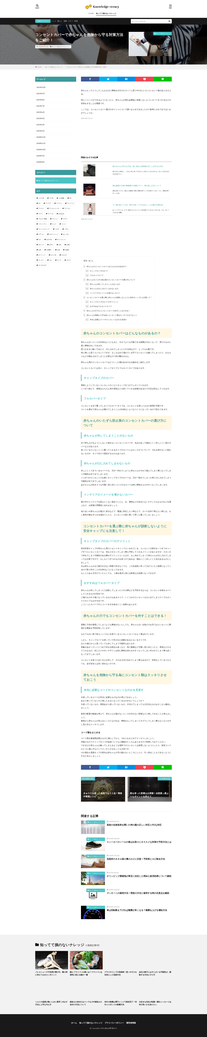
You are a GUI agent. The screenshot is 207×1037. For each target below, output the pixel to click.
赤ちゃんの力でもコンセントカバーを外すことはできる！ (107, 311)
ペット (53, 21)
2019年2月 (40, 131)
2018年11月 (41, 143)
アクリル (67, 208)
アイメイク (70, 203)
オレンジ (41, 245)
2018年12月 (41, 137)
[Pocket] (144, 79)
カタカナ (64, 255)
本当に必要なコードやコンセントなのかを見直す (106, 320)
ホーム (74, 1023)
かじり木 (53, 255)
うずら (66, 229)
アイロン (41, 208)
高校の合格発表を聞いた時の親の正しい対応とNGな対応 (134, 824)
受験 (65, 21)
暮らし (59, 21)
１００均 (41, 198)
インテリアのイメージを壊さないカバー (103, 293)
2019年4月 (40, 118)
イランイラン (42, 224)
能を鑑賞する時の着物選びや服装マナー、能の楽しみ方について (137, 185)
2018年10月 (41, 149)
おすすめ (49, 239)
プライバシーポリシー (114, 1023)
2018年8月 (40, 162)
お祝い (68, 245)
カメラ (59, 260)
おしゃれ (66, 234)
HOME (91, 13)
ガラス (68, 260)
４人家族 (61, 198)
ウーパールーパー (44, 229)
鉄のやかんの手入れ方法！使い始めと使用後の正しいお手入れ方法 (138, 166)
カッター (41, 260)
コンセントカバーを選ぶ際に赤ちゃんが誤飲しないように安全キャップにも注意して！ (118, 297)
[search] (169, 21)
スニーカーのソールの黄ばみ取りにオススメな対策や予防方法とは (139, 842)
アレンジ (55, 219)
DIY (70, 198)
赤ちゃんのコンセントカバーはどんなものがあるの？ (105, 266)
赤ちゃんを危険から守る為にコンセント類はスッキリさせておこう (110, 315)
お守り (51, 245)
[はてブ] (126, 79)
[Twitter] (108, 79)
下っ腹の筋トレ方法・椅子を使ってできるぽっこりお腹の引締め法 (138, 205)
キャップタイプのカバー (97, 271)
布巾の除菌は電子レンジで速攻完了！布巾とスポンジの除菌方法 (120, 1003)
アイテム (59, 203)
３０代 (51, 198)
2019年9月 (40, 93)
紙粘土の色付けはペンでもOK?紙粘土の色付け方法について (86, 1003)
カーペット (42, 255)
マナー (70, 21)
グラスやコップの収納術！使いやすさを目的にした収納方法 (120, 973)
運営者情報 (131, 1023)
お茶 (39, 250)
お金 (58, 250)
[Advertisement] (126, 136)
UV (39, 203)
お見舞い (49, 250)
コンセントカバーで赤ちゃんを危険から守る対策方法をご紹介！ (87, 67)
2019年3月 (40, 125)
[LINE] (163, 79)
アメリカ (50, 214)
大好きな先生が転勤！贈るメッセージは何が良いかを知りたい (155, 1003)
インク (54, 224)
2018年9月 (40, 156)
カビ (50, 260)
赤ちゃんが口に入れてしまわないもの (102, 289)
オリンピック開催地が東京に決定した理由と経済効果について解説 (139, 876)
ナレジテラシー (111, 1028)
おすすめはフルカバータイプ (99, 306)
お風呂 (67, 250)
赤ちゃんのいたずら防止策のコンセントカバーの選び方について (109, 280)
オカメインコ (53, 234)
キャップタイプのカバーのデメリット (102, 302)
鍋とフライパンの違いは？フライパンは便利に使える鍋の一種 (86, 973)
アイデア (48, 203)
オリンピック (61, 239)
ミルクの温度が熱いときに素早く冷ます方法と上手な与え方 (51, 1003)
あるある (61, 214)
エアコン (41, 234)
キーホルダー (42, 265)
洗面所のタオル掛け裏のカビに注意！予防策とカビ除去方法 (136, 859)
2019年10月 (41, 87)
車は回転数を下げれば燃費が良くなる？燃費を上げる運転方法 (137, 910)
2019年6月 (40, 112)
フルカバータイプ (94, 275)
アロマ (65, 219)
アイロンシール (54, 208)
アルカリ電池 (42, 219)
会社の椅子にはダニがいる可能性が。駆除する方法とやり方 (155, 973)
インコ (63, 224)
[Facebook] (90, 79)
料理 (76, 21)
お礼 (59, 245)
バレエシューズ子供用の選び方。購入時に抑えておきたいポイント (51, 973)
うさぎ (57, 229)
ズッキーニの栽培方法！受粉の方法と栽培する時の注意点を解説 (138, 893)
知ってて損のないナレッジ (106, 13)
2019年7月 (40, 106)
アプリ (40, 214)
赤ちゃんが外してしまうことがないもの (103, 284)
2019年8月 (40, 100)
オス (39, 239)
